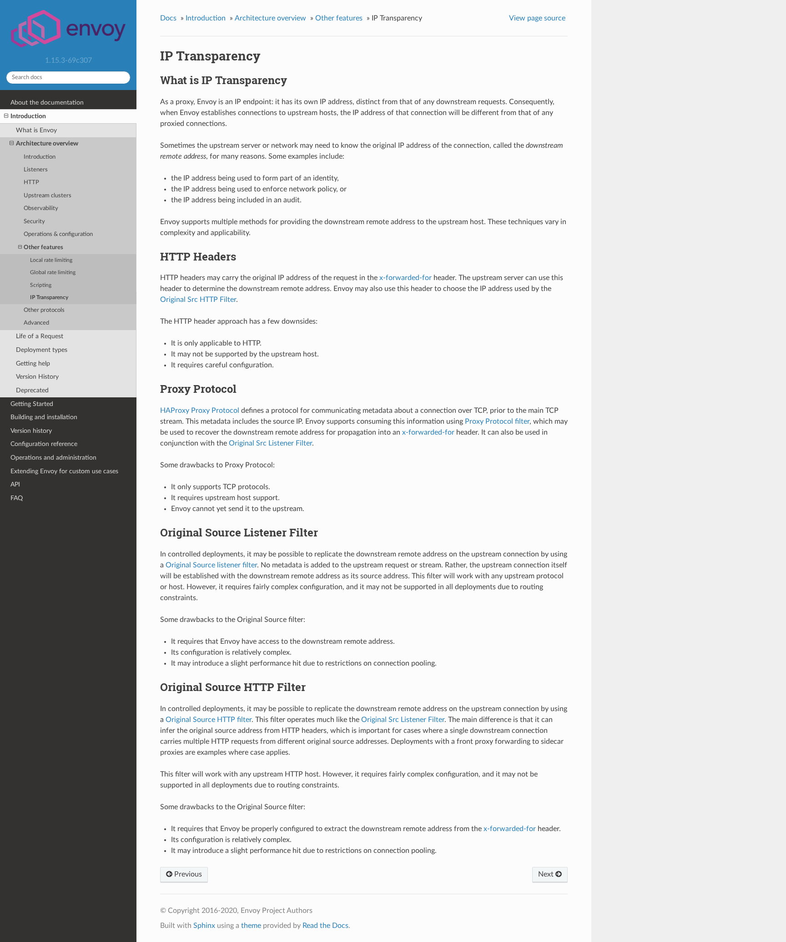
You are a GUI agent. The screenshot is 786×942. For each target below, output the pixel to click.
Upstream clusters (47, 196)
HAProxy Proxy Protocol (199, 410)
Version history (31, 430)
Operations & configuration (58, 234)
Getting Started (31, 404)
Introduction (28, 116)
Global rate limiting (53, 272)
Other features (43, 248)
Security (34, 222)
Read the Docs (325, 925)
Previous (187, 874)
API (15, 484)
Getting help (33, 363)
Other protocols (44, 310)
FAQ (16, 498)
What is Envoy (36, 130)
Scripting (40, 285)
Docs (168, 18)
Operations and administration (53, 457)
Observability (41, 208)
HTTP (31, 182)
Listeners (36, 170)
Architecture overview (47, 143)
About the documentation (47, 102)
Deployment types (41, 349)
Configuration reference (43, 444)
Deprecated (32, 390)
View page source (537, 18)
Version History (37, 376)
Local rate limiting (51, 260)
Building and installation (43, 417)
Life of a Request (39, 336)
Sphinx (204, 925)
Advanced (36, 323)
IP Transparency (49, 297)
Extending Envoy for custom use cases (64, 471)
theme (251, 925)
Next (546, 874)
